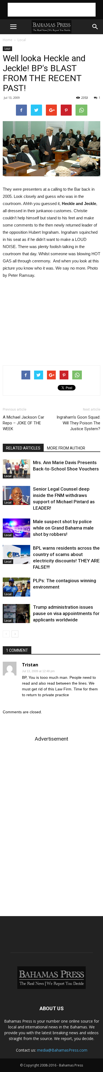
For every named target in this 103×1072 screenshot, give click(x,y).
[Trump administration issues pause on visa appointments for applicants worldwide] (16, 613)
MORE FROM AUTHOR (66, 448)
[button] (95, 26)
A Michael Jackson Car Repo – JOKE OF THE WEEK (23, 423)
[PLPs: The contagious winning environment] (16, 587)
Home (7, 40)
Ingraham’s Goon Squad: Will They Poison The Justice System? (78, 423)
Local (22, 40)
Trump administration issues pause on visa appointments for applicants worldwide (66, 613)
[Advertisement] (52, 10)
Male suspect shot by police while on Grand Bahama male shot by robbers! (63, 528)
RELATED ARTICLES (23, 448)
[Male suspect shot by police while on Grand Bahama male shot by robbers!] (16, 528)
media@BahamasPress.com (62, 1050)
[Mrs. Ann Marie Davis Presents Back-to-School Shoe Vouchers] (16, 468)
